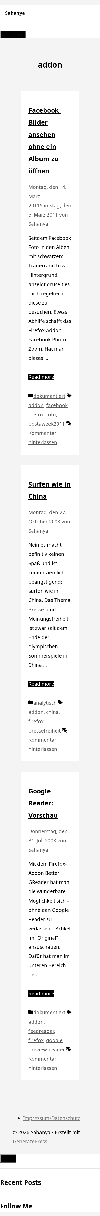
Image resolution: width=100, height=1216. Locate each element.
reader (57, 1049)
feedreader (41, 1031)
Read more (41, 377)
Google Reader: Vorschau (43, 803)
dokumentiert (49, 396)
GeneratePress (30, 1141)
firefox (36, 414)
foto (51, 414)
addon (36, 405)
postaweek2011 (46, 424)
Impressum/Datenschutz (51, 1118)
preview (37, 1049)
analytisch (45, 703)
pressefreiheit (44, 730)
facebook (57, 405)
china (52, 712)
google (54, 1040)
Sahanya (15, 13)
